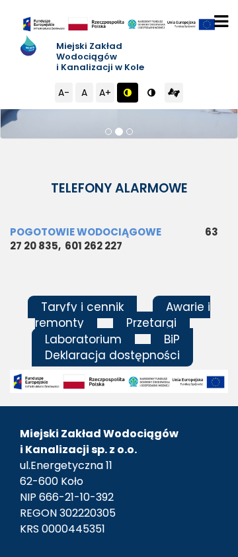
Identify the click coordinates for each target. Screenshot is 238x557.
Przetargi (151, 323)
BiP (172, 339)
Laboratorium (83, 339)
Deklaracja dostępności (112, 355)
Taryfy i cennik (82, 307)
